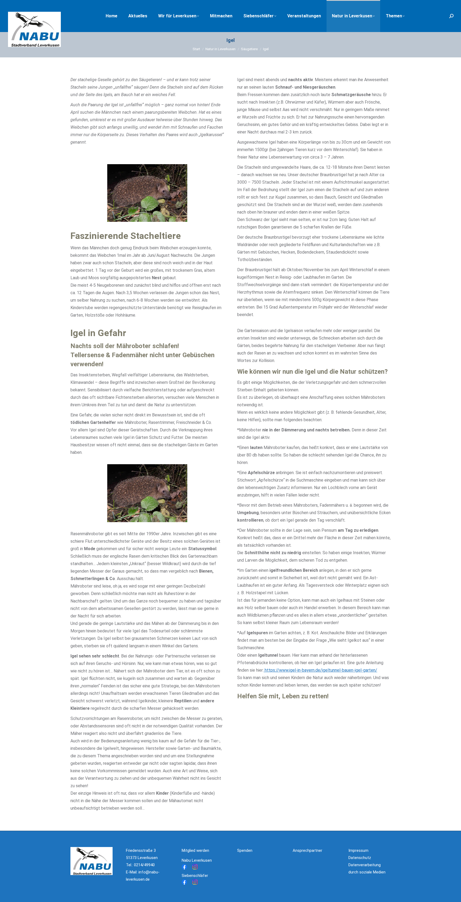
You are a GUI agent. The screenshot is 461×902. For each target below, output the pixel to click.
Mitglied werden (195, 850)
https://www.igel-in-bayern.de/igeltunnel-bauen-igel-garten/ (320, 670)
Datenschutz (359, 857)
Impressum (358, 850)
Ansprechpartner (307, 850)
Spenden (244, 850)
